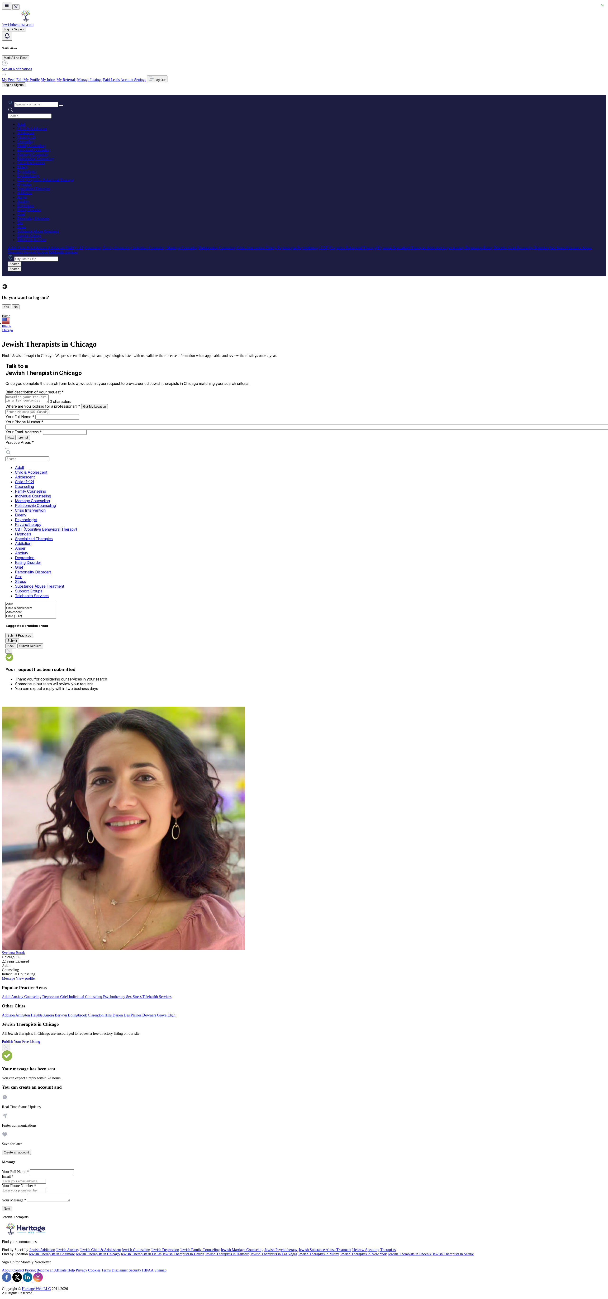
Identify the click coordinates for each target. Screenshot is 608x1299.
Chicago (7, 330)
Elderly (22, 167)
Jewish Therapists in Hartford (227, 1254)
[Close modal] (6, 1047)
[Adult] (31, 604)
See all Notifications (17, 69)
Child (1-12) (26, 137)
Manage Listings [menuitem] (89, 80)
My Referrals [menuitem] (66, 80)
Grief (21, 214)
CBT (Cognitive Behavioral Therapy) (45, 180)
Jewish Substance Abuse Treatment (325, 1250)
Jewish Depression (165, 1250)
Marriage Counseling (33, 154)
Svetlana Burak (13, 953)
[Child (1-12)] (31, 616)
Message (9, 978)
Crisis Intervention (31, 163)
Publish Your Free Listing (21, 1041)
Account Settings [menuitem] (133, 80)
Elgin (171, 1015)
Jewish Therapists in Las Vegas (273, 1254)
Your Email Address (23, 432)
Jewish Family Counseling (200, 1250)
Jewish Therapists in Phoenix (410, 1254)
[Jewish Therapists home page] (25, 20)
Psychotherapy (28, 176)
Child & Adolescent (32, 129)
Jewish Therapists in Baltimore (52, 1254)
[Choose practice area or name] (61, 105)
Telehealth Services (31, 240)
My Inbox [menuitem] (48, 80)
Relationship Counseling (35, 158)
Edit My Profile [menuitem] (28, 80)
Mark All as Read (15, 58)
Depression (25, 205)
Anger (22, 197)
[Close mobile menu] (15, 7)
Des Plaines (133, 1015)
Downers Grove (154, 1015)
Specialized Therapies (33, 188)
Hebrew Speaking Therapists (374, 1250)
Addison (8, 1015)
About (6, 1270)
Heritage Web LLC (36, 1289)
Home (6, 316)
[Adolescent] (31, 612)
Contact (18, 1270)
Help (71, 1270)
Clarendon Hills (100, 1015)
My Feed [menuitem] (8, 80)
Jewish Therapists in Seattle (453, 1254)
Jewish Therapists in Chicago (98, 1254)
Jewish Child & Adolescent (100, 1250)
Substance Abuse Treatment (38, 231)
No (16, 307)
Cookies (94, 1270)
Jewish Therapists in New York (363, 1254)
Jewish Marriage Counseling (242, 1250)
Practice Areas (19, 442)
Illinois (6, 326)
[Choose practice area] (7, 448)
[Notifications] (7, 36)
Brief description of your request (34, 392)
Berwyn (61, 1015)
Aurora (49, 1015)
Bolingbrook (78, 1015)
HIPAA (147, 1270)
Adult (21, 124)
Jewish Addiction (42, 1250)
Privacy (81, 1270)
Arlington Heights (29, 1015)
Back (10, 646)
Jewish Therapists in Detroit (183, 1254)
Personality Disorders (33, 218)
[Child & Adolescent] (31, 608)
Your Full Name (19, 416)
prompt (23, 437)
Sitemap (160, 1270)
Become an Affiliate (51, 1270)
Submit (12, 640)
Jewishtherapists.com (17, 25)
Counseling (25, 141)
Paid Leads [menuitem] (111, 80)
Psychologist (26, 171)
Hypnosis (24, 184)
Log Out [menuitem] (160, 80)
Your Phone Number (24, 422)
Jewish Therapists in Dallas (141, 1254)
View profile (25, 978)
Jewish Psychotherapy (281, 1250)
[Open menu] (6, 6)
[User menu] (4, 74)
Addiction (24, 193)
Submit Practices (19, 635)
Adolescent (25, 133)
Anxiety (23, 201)
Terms (106, 1270)
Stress (21, 227)
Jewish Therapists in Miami (318, 1254)
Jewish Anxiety (67, 1250)
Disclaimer (120, 1270)
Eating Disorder (29, 210)
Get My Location (94, 406)
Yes (6, 307)
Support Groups (29, 235)
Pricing (30, 1270)
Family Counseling (31, 146)
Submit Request (30, 646)
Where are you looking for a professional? (42, 406)
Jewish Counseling (136, 1250)
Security (135, 1270)
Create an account (16, 1152)
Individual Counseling (33, 150)
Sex (20, 223)
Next (10, 437)
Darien (118, 1015)
